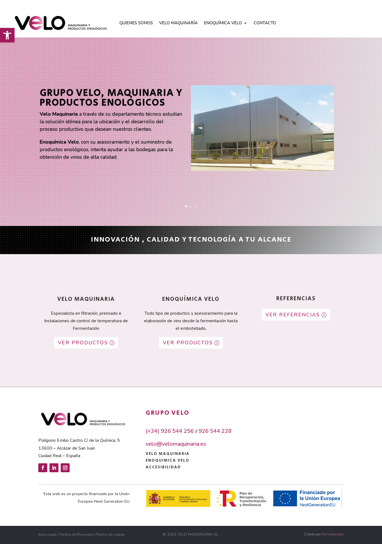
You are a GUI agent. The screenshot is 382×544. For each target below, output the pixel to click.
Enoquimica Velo (167, 460)
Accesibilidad (163, 467)
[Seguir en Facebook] (42, 467)
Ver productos (83, 342)
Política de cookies (110, 534)
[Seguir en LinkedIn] (53, 467)
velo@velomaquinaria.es (176, 444)
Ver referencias (292, 314)
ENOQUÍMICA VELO (223, 23)
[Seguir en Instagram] (65, 467)
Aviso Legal (47, 534)
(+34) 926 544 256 (170, 431)
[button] (7, 35)
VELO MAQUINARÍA (178, 23)
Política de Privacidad (76, 534)
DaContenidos (333, 534)
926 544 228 (215, 431)
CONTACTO (265, 23)
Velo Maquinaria (168, 454)
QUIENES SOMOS (136, 23)
